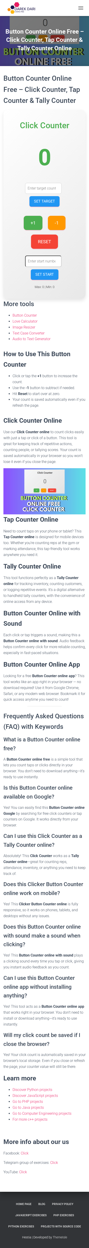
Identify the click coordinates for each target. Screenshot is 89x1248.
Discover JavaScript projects (35, 1095)
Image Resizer (24, 327)
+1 (33, 223)
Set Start (44, 274)
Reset (44, 241)
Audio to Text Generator (31, 339)
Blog (41, 1204)
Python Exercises (21, 1226)
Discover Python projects (32, 1090)
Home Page (23, 1204)
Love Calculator (25, 321)
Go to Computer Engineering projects (42, 1113)
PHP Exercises (63, 1215)
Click (25, 1153)
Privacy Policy (62, 1204)
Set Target (44, 201)
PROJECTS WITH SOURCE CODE (61, 1226)
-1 (57, 223)
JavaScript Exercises (31, 1215)
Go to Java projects (28, 1107)
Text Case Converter (28, 333)
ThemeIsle (60, 1237)
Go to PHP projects (28, 1101)
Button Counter (25, 315)
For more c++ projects (30, 1119)
